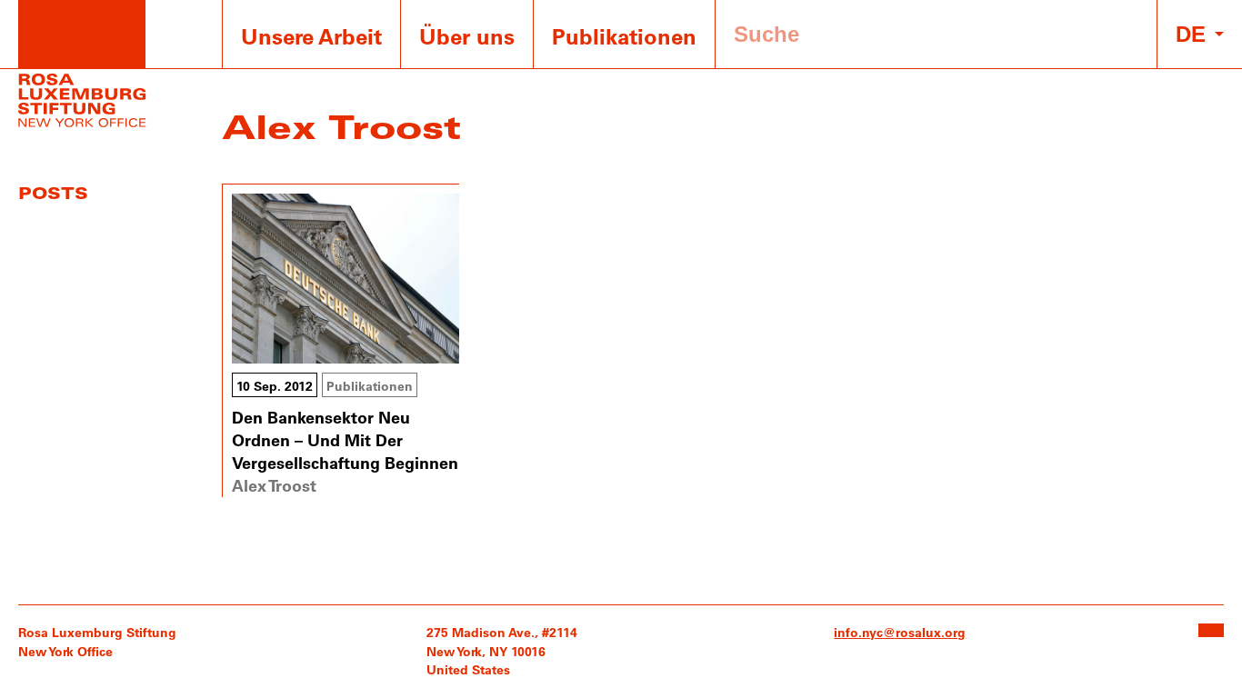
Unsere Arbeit (311, 36)
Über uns (467, 36)
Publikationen (624, 36)
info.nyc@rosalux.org (900, 632)
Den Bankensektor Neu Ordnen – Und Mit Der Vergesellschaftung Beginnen (345, 440)
